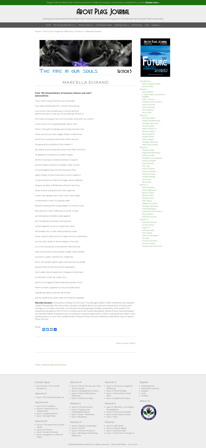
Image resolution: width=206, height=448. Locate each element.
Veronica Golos (148, 243)
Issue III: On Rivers (44, 430)
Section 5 (79, 31)
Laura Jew (146, 179)
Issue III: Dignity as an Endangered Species (81, 410)
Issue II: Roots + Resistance (83, 414)
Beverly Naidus (148, 131)
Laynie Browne (148, 105)
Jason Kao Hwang (149, 144)
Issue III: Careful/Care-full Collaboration (47, 409)
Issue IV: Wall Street (114, 426)
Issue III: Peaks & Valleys (116, 428)
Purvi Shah (147, 112)
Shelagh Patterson (150, 123)
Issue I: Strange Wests (46, 416)
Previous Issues (85, 25)
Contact (144, 396)
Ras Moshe (146, 182)
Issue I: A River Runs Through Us (120, 433)
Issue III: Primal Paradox (116, 391)
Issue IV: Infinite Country (82, 407)
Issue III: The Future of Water (118, 412)
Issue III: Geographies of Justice (85, 391)
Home (48, 25)
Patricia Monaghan (150, 235)
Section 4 (144, 185)
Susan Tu (146, 227)
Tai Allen (145, 238)
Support (155, 25)
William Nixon (148, 136)
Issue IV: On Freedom (46, 406)
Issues (38, 31)
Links (147, 25)
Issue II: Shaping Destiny (47, 413)
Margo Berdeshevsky (151, 120)
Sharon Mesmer (149, 171)
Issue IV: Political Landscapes (84, 426)
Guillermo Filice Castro (152, 102)
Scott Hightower (149, 190)
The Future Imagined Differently (58, 31)
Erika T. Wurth (148, 99)
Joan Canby (147, 233)
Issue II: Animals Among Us (83, 431)
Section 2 (144, 115)
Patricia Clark (147, 195)
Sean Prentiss (148, 163)
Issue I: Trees (111, 417)
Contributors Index (104, 25)
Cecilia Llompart (149, 161)
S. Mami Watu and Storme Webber (153, 95)
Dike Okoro (147, 201)
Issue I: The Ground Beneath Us (50, 397)
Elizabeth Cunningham (152, 158)
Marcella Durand (149, 217)
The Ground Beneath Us (64, 25)
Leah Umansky (148, 107)
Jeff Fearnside (148, 155)
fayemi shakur (148, 193)
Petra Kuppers (148, 134)
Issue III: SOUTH (78, 428)
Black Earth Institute (150, 388)
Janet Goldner (148, 187)
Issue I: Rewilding (79, 417)
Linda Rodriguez (149, 209)
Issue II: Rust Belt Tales (116, 431)
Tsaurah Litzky (148, 150)
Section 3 (144, 147)
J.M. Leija (146, 166)
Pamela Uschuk (148, 174)
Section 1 (143, 89)
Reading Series (121, 25)
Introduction (145, 81)
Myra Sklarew (148, 92)
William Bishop (148, 177)
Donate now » (152, 2)
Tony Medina (147, 214)
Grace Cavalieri (148, 126)
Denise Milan (147, 86)
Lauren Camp (148, 225)
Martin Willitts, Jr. (149, 128)
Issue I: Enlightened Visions (118, 398)
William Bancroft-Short (152, 246)
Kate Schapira (148, 139)
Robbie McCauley (149, 203)
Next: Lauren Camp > (126, 343)
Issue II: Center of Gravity (47, 432)
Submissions (136, 25)
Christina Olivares (149, 241)
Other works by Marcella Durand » (51, 364)
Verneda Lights (148, 118)
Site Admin (133, 444)
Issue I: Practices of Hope (82, 398)
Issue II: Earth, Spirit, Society (118, 414)
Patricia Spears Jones (151, 84)
